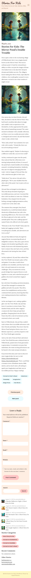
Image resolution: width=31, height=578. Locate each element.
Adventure (24, 376)
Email (5, 450)
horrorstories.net (7, 562)
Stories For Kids (11, 3)
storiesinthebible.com (8, 564)
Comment (6, 421)
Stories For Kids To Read (10, 376)
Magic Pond (6, 383)
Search (5, 488)
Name (5, 440)
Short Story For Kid (8, 536)
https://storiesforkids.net (10, 358)
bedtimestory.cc (6, 560)
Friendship (6, 379)
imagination (16, 379)
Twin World (17, 383)
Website (5, 460)
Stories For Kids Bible (9, 543)
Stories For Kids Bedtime (10, 539)
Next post (15, 399)
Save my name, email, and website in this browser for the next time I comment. (15, 470)
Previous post (15, 392)
